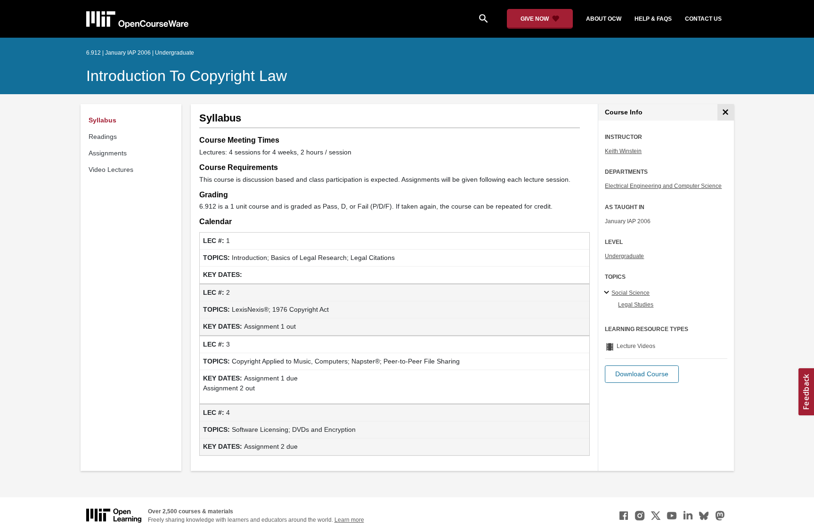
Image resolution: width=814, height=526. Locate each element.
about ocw (603, 19)
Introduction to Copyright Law (186, 75)
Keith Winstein (623, 151)
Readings (103, 136)
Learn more (349, 520)
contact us (703, 19)
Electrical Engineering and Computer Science (663, 186)
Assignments (108, 153)
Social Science (630, 293)
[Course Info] (725, 112)
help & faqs (653, 19)
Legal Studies (635, 304)
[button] (642, 374)
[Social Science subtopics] (608, 293)
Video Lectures (111, 169)
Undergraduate (624, 256)
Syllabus (102, 120)
